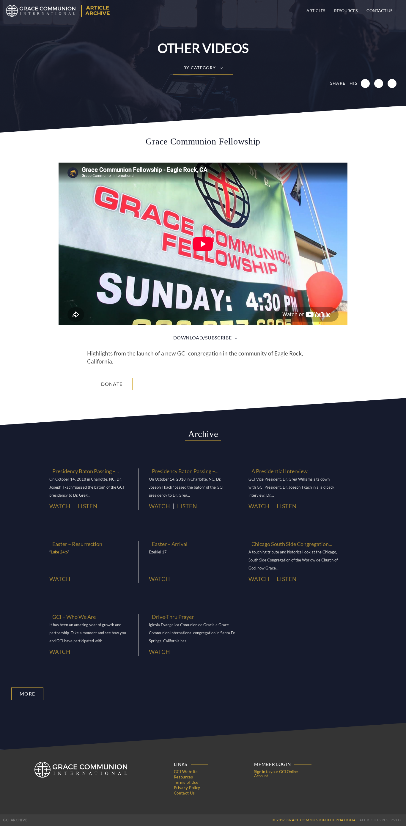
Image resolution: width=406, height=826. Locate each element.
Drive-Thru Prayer (173, 616)
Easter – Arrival (170, 544)
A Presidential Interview (279, 471)
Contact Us (379, 10)
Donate (112, 384)
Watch (59, 506)
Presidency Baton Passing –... (85, 471)
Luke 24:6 (59, 552)
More (27, 693)
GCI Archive (15, 820)
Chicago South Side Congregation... (291, 544)
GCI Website (186, 771)
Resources (346, 10)
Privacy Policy (187, 787)
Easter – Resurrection (77, 544)
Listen (87, 506)
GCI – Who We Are (74, 616)
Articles (315, 10)
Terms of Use (186, 782)
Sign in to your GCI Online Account (276, 773)
